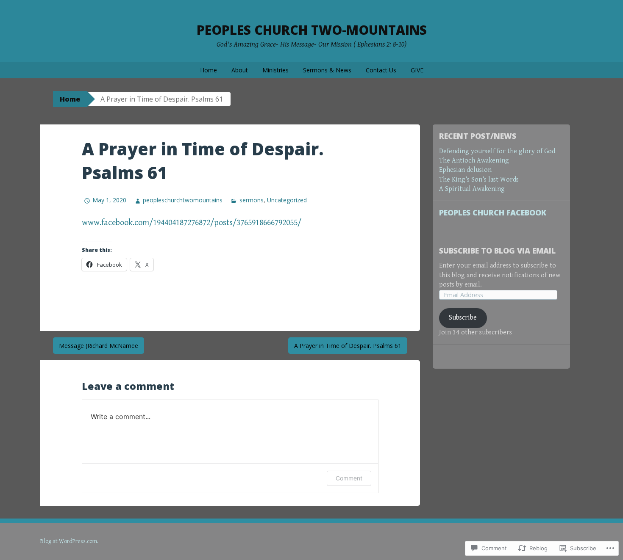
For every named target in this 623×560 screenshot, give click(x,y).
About (239, 70)
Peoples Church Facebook (492, 212)
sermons (251, 200)
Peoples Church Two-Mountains (312, 30)
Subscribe (463, 318)
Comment (349, 478)
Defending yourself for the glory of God (497, 151)
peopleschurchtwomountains (182, 200)
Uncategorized (287, 200)
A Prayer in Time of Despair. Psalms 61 (347, 346)
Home (208, 70)
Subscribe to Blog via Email (497, 251)
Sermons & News (327, 70)
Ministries (275, 70)
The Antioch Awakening (474, 161)
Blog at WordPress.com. (69, 541)
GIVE (417, 70)
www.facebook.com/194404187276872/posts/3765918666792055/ (191, 223)
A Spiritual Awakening (472, 189)
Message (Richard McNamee (98, 346)
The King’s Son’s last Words (479, 180)
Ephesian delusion (465, 170)
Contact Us (381, 70)
